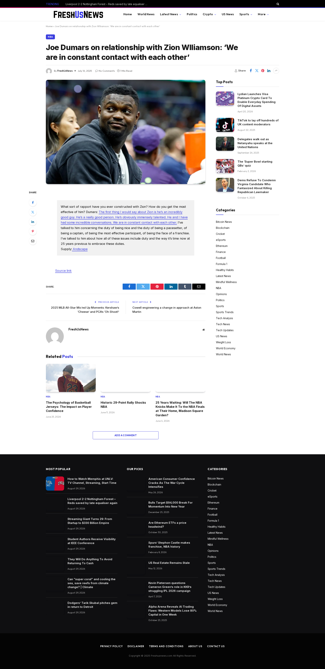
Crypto (208, 14)
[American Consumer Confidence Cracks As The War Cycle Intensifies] (136, 483)
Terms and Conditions (166, 646)
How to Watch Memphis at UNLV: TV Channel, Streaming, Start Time (92, 481)
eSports (221, 239)
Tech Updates (225, 330)
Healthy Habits (225, 269)
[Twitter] (32, 212)
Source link (63, 270)
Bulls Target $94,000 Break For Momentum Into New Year (170, 504)
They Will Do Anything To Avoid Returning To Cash (90, 561)
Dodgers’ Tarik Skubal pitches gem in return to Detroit (92, 605)
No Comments (107, 70)
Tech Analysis (224, 318)
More (262, 14)
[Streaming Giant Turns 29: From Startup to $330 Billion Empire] (55, 524)
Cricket (220, 233)
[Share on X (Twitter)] (257, 71)
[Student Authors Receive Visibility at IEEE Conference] (55, 544)
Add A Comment (126, 435)
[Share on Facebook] (251, 71)
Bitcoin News (224, 221)
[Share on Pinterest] (263, 71)
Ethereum (222, 245)
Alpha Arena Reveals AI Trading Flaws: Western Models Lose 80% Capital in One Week (172, 610)
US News (228, 14)
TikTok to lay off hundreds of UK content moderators (258, 122)
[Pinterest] (32, 231)
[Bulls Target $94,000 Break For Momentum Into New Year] (136, 507)
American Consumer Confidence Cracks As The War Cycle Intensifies (171, 483)
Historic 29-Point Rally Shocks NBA (123, 405)
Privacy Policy (111, 646)
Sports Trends (225, 312)
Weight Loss (223, 342)
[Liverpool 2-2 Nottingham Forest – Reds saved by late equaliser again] (55, 504)
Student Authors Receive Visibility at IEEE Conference (92, 541)
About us (195, 646)
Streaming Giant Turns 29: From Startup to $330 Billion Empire (90, 521)
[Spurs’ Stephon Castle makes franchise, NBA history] (136, 547)
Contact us (216, 646)
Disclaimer (136, 646)
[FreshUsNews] (80, 14)
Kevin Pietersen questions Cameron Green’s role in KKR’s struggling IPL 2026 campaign (169, 587)
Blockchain (222, 227)
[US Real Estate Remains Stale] (136, 567)
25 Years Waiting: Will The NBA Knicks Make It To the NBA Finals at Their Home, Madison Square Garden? (180, 409)
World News (145, 14)
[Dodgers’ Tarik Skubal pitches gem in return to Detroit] (55, 608)
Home (127, 14)
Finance (221, 251)
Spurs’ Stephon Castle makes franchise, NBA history (169, 544)
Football (221, 257)
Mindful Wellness (226, 281)
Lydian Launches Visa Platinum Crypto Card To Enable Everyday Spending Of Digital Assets (257, 99)
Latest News (169, 14)
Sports (244, 14)
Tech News (223, 324)
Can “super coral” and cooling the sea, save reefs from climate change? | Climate (91, 583)
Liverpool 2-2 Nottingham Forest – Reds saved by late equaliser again (108, 4)
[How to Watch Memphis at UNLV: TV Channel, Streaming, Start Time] (55, 483)
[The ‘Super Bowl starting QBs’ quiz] (225, 166)
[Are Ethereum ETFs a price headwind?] (136, 527)
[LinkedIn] (32, 221)
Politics (192, 14)
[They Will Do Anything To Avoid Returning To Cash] (55, 564)
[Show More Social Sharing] (276, 71)
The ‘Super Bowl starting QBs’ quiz (255, 163)
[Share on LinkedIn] (269, 71)
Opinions (221, 293)
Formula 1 (221, 263)
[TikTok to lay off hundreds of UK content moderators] (225, 125)
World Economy (225, 348)
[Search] (277, 4)
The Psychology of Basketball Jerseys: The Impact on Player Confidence (69, 407)
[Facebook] (32, 202)
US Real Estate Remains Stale (169, 563)
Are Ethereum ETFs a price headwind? (167, 524)
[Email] (32, 241)
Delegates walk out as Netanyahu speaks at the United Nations (255, 143)
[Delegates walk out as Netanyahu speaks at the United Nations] (225, 144)
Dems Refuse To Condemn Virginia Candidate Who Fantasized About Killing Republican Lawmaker (257, 186)
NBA (50, 36)
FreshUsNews (65, 70)
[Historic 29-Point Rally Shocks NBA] (125, 378)
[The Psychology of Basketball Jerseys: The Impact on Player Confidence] (71, 378)
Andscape (79, 249)
